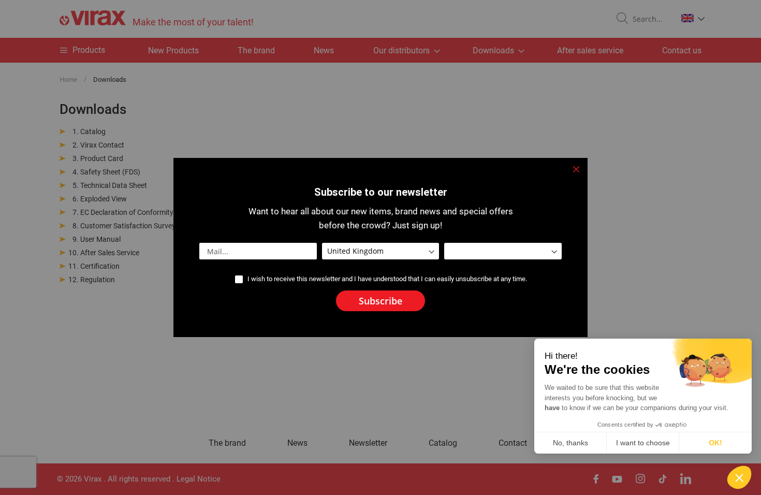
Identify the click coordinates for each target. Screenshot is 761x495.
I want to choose (643, 443)
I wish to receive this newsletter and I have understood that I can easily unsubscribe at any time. (387, 279)
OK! (715, 443)
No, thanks (570, 443)
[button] (739, 477)
